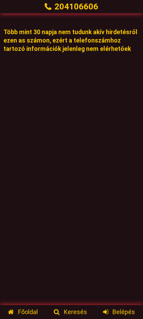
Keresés (75, 312)
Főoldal (27, 312)
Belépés (123, 312)
